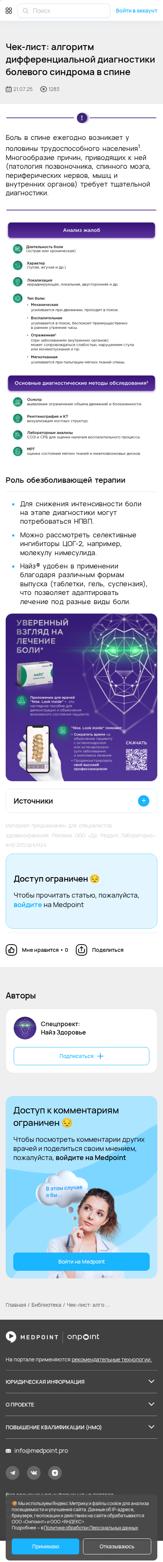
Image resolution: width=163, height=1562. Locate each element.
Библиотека (46, 1304)
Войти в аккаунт (136, 10)
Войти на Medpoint (81, 1261)
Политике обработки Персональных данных (91, 1527)
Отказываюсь (117, 1546)
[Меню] (9, 10)
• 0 (45, 949)
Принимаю (45, 1546)
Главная (16, 1304)
